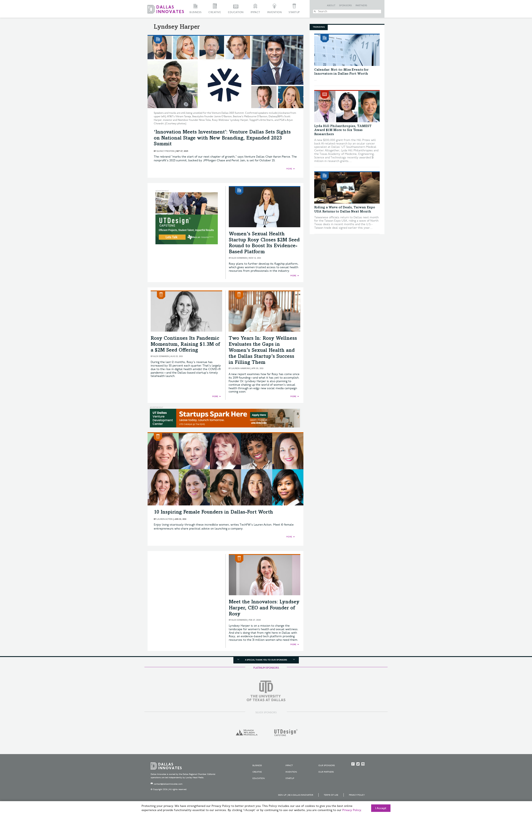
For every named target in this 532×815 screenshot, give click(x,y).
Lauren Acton (164, 519)
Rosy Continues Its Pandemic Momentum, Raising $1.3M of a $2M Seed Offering (185, 344)
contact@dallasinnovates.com (168, 784)
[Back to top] (516, 788)
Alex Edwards (239, 258)
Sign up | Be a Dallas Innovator (295, 795)
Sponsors (345, 5)
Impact (255, 12)
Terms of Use (331, 795)
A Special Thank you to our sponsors (266, 660)
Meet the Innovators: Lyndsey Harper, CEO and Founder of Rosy (264, 608)
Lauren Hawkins (240, 368)
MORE (289, 169)
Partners (361, 5)
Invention (274, 12)
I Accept (380, 808)
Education (236, 12)
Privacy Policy (357, 795)
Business (195, 12)
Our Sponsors (326, 765)
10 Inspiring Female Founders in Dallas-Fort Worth (213, 512)
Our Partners (326, 772)
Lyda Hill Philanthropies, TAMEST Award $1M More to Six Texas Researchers (343, 130)
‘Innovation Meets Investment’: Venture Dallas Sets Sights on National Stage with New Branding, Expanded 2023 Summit (222, 138)
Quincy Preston (165, 151)
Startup (294, 12)
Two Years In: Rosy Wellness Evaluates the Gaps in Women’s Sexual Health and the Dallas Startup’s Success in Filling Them (263, 350)
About (331, 5)
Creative (214, 12)
